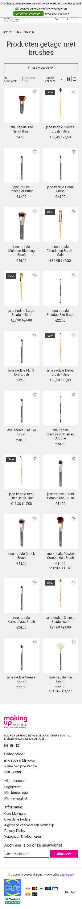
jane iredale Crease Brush (21, 679)
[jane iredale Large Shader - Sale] (21, 288)
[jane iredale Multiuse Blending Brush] (21, 224)
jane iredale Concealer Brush (21, 189)
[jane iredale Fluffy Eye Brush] (21, 348)
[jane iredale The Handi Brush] (21, 105)
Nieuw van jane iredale (20, 766)
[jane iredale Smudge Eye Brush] (60, 288)
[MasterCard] (34, 889)
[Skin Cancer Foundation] (12, 895)
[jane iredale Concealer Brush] (21, 165)
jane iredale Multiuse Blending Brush (21, 251)
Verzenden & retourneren (22, 836)
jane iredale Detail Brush (60, 189)
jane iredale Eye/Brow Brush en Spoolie (60, 434)
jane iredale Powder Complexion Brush (60, 556)
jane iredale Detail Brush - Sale (60, 372)
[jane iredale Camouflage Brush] (21, 595)
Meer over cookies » (57, 13)
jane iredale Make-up (19, 760)
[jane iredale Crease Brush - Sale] (60, 105)
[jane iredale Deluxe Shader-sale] (60, 595)
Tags (18, 31)
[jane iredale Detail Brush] (60, 165)
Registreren (12, 787)
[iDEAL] (27, 889)
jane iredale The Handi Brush (21, 129)
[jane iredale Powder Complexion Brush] (60, 531)
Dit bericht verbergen (28, 13)
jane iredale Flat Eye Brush (21, 432)
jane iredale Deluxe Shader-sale (60, 620)
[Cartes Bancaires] (55, 889)
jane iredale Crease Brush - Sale (60, 129)
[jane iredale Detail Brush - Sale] (60, 348)
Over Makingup (15, 814)
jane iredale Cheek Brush (21, 556)
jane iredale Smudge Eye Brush (60, 313)
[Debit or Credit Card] (35, 894)
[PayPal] (28, 894)
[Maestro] (48, 889)
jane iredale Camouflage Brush (21, 620)
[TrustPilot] (12, 903)
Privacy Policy (14, 831)
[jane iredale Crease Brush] (21, 655)
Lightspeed (67, 874)
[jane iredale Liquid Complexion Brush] (60, 471)
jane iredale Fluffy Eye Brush (21, 372)
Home (8, 31)
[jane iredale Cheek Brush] (21, 531)
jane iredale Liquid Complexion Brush (60, 496)
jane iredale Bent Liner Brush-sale (21, 496)
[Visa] (41, 889)
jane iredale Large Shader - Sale (21, 313)
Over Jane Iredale (17, 819)
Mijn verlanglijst (15, 798)
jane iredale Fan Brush (60, 679)
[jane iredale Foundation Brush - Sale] (60, 224)
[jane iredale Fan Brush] (60, 655)
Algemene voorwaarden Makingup (29, 825)
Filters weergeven (41, 67)
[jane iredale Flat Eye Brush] (21, 408)
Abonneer (64, 854)
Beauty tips (12, 772)
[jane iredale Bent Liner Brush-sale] (21, 471)
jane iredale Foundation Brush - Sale (60, 251)
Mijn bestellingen (16, 793)
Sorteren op (30, 79)
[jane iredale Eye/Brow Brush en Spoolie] (60, 408)
